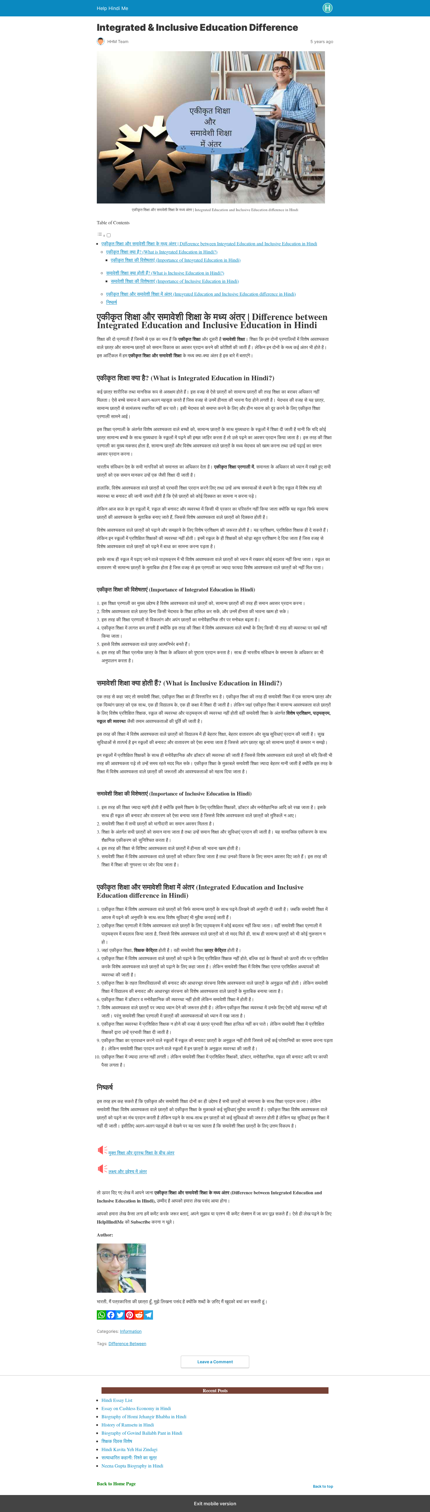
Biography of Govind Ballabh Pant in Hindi (142, 1433)
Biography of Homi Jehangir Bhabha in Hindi (144, 1416)
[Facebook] (111, 1318)
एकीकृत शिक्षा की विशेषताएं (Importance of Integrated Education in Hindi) (175, 260)
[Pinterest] (129, 1318)
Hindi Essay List (117, 1400)
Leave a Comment (215, 1361)
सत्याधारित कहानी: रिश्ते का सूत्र (129, 1457)
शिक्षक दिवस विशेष (117, 1441)
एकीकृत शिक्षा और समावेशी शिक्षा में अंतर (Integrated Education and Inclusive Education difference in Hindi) (201, 294)
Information (131, 1331)
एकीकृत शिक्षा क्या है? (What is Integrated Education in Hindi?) (161, 252)
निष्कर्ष (111, 302)
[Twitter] (120, 1318)
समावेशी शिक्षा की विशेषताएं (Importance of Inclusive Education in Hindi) (175, 281)
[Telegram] (148, 1318)
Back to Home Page (116, 1483)
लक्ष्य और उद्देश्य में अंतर (128, 1171)
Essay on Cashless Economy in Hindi (136, 1408)
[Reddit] (139, 1318)
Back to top (323, 1486)
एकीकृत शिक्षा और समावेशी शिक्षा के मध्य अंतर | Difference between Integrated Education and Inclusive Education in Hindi (209, 243)
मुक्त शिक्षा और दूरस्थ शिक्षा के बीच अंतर (141, 1153)
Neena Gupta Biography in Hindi (132, 1466)
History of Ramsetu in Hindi (128, 1425)
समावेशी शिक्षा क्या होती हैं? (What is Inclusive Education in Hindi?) (165, 273)
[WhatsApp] (101, 1318)
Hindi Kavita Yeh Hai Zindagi (129, 1449)
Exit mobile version (215, 1503)
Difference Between (127, 1343)
